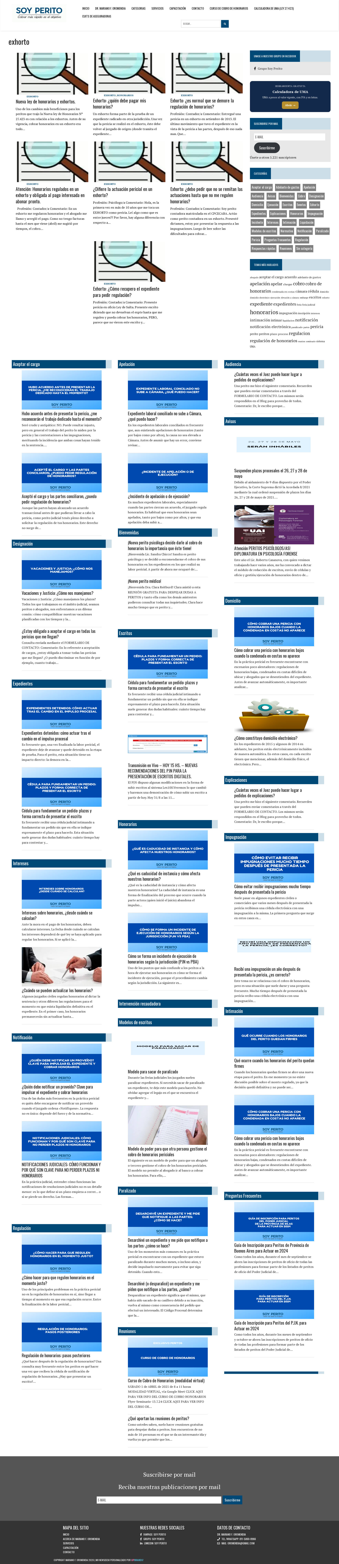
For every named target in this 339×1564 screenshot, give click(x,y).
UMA (252, 346)
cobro (299, 283)
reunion (301, 341)
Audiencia (257, 196)
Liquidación (306, 222)
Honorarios (125, 95)
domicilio (324, 291)
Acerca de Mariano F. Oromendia (81, 1539)
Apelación (309, 187)
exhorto (325, 297)
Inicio (85, 8)
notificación (306, 320)
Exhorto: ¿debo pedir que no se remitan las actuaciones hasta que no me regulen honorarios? (206, 194)
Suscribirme (267, 147)
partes (306, 327)
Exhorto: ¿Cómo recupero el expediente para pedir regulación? (126, 291)
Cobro (301, 196)
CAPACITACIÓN (178, 8)
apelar (276, 284)
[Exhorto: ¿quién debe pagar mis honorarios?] (129, 91)
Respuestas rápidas (263, 248)
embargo (304, 297)
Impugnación (315, 213)
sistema (320, 341)
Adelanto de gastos (287, 187)
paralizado (297, 327)
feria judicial (308, 304)
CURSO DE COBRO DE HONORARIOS (229, 8)
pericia (316, 326)
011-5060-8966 (248, 1539)
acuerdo (290, 277)
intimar (276, 320)
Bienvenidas (287, 196)
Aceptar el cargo (262, 187)
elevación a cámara (290, 297)
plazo (273, 334)
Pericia (256, 239)
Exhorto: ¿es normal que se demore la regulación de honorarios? (202, 103)
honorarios (264, 312)
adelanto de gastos (309, 277)
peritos (264, 334)
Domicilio (257, 204)
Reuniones (286, 248)
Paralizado (322, 231)
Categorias (138, 8)
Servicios (157, 8)
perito (254, 334)
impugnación (288, 313)
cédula (313, 291)
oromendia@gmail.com (241, 1543)
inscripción (304, 313)
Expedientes (259, 213)
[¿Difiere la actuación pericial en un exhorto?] (129, 179)
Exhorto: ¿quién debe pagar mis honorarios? (119, 103)
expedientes (284, 304)
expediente (261, 304)
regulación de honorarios (273, 340)
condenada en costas (283, 291)
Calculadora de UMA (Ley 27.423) (274, 8)
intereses (315, 313)
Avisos (271, 196)
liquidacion (288, 320)
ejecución (275, 297)
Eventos (301, 204)
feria (299, 304)
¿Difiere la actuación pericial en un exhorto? (122, 191)
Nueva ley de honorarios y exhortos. (45, 101)
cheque (287, 284)
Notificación (304, 231)
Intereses (273, 222)
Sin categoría (304, 248)
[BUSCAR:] (201, 23)
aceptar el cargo (271, 277)
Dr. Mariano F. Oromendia (110, 8)
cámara (301, 291)
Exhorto (32, 96)
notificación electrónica (270, 326)
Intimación (289, 222)
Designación (316, 196)
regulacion (299, 333)
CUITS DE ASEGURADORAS (96, 16)
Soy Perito (160, 1534)
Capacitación (70, 1548)
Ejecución (272, 204)
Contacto (198, 8)
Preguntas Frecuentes (277, 239)
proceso (283, 334)
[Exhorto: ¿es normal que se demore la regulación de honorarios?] (206, 91)
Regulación (301, 239)
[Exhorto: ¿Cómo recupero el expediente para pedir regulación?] (129, 279)
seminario (310, 341)
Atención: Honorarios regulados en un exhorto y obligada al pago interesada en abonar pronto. (50, 194)
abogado (254, 277)
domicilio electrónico (260, 297)
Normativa (287, 231)
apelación (260, 283)
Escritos (288, 204)
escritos (315, 297)
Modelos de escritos (264, 231)
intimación (260, 320)
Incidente (257, 222)
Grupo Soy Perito (270, 68)
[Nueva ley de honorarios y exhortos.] (52, 92)
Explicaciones (278, 213)
